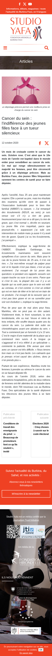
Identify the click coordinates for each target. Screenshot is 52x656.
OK (40, 650)
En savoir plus (26, 653)
